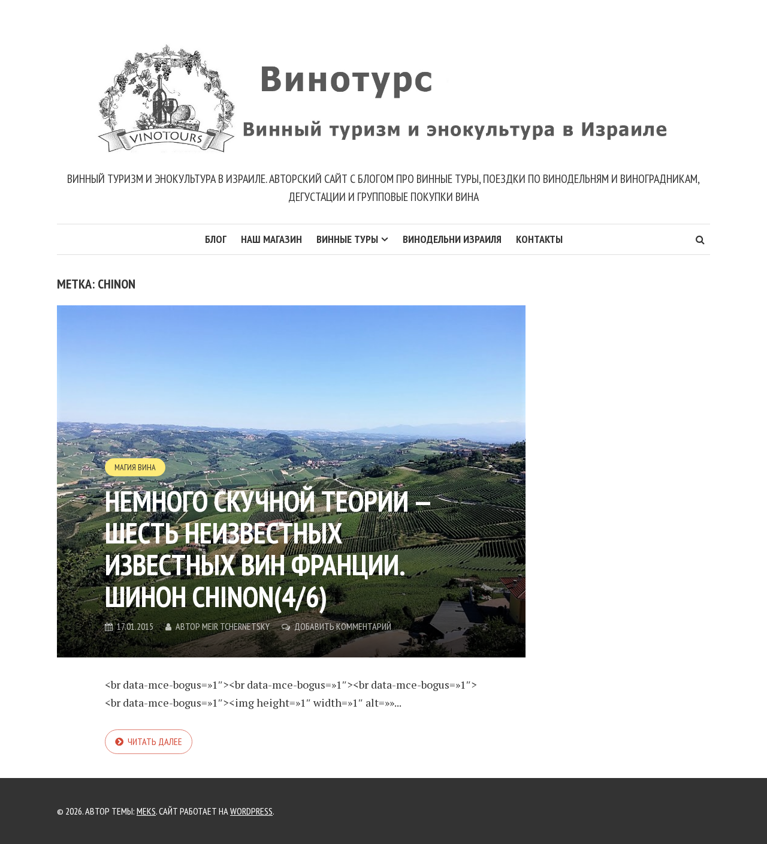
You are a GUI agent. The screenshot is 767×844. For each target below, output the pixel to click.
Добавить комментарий (342, 626)
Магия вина (135, 467)
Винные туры (347, 239)
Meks (146, 811)
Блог (216, 239)
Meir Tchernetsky (236, 626)
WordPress (251, 811)
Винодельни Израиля (452, 239)
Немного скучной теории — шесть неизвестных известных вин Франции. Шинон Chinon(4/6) (268, 548)
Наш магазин (271, 239)
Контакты (539, 239)
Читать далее (155, 741)
